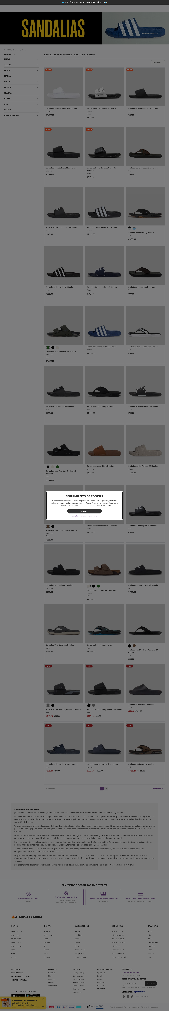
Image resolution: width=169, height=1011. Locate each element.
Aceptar (84, 511)
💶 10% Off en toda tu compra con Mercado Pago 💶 (84, 2)
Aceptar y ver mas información (84, 516)
